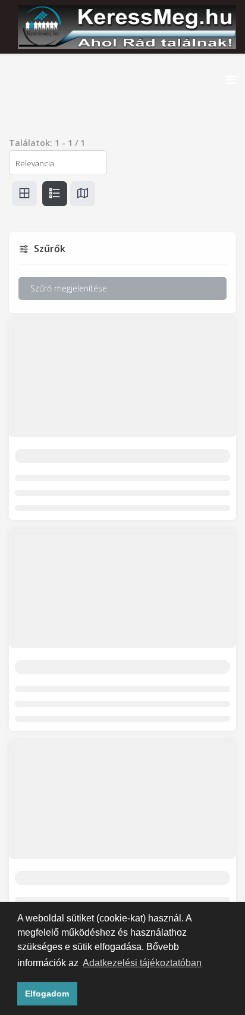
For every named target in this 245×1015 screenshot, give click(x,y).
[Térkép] (82, 193)
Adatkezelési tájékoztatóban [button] (142, 963)
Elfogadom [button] (47, 993)
